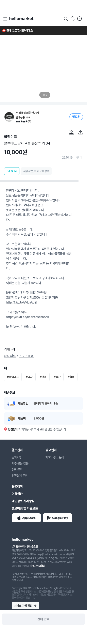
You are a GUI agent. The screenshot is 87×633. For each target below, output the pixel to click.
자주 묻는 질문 (20, 463)
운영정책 (17, 486)
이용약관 (17, 494)
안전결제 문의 (20, 475)
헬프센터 (17, 450)
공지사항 (17, 457)
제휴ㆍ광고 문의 (55, 457)
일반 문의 (17, 469)
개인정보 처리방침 (23, 501)
